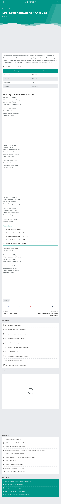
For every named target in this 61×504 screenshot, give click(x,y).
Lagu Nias (6, 300)
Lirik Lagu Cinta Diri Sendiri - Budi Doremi (15, 491)
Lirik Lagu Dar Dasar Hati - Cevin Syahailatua (48, 314)
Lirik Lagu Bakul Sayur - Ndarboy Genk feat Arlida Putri (18, 481)
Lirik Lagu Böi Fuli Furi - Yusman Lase (14, 351)
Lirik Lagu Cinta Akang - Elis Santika (14, 464)
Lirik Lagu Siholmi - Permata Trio (13, 439)
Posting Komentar (6, 16)
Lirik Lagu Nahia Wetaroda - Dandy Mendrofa (16, 468)
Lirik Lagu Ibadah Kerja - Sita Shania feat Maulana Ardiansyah (20, 457)
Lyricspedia (30, 2)
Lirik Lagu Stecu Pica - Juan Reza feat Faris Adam (17, 494)
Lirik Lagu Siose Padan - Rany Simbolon (15, 471)
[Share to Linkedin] (41, 307)
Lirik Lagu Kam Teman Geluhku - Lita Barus (15, 443)
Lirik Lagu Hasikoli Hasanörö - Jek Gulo (15, 240)
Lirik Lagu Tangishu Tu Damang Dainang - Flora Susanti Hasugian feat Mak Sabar (25, 450)
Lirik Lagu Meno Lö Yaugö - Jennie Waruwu (16, 233)
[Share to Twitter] (19, 307)
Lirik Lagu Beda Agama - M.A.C (12, 314)
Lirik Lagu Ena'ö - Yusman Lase (13, 229)
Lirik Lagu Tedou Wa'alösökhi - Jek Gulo (16, 365)
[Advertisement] (30, 40)
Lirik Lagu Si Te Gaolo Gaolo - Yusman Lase (16, 236)
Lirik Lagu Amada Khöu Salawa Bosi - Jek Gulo (16, 356)
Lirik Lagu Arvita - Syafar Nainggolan (14, 488)
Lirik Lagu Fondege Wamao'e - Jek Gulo (14, 360)
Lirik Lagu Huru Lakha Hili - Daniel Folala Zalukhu (17, 347)
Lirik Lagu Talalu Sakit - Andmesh (13, 461)
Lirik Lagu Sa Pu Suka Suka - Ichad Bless (15, 446)
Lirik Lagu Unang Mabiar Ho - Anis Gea (14, 453)
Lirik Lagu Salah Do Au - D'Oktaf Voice (14, 484)
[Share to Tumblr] (52, 307)
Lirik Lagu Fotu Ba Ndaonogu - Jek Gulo (15, 243)
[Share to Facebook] (8, 307)
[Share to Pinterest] (30, 307)
